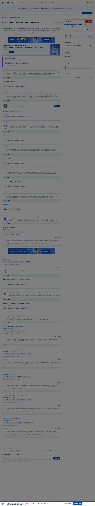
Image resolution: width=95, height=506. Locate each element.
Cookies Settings (67, 503)
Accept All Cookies (77, 503)
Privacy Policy (23, 504)
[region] (47, 503)
